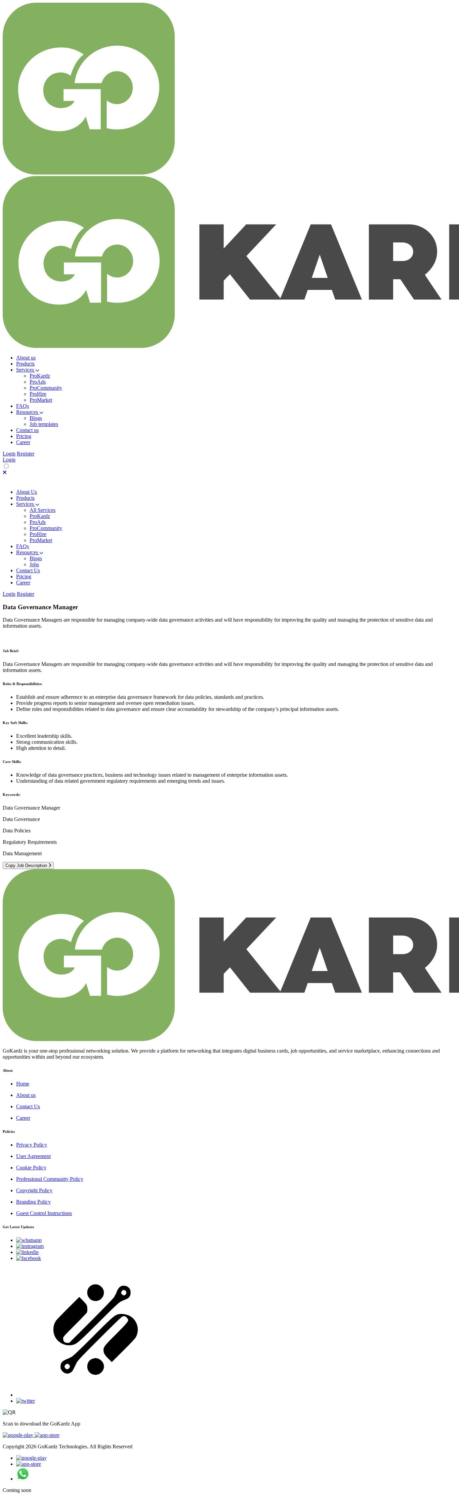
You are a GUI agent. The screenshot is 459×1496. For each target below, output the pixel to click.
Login (9, 453)
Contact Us (28, 570)
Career (23, 1118)
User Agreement (33, 1156)
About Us (26, 492)
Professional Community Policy (49, 1179)
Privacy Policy (31, 1145)
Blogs (36, 418)
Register (25, 453)
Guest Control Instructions (44, 1213)
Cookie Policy (31, 1167)
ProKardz (40, 376)
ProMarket (41, 400)
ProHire (38, 394)
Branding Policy (33, 1202)
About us (26, 1095)
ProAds (38, 382)
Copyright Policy (34, 1190)
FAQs (22, 546)
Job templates (44, 424)
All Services (42, 510)
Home (22, 1084)
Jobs (34, 564)
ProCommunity (46, 388)
